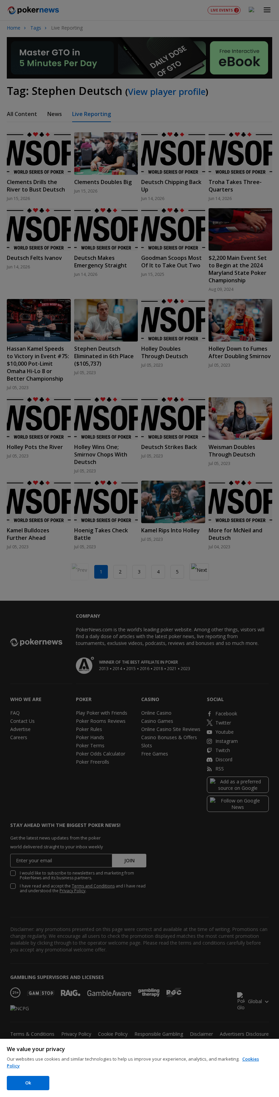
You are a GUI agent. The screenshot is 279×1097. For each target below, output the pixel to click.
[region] (139, 1068)
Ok (28, 1083)
